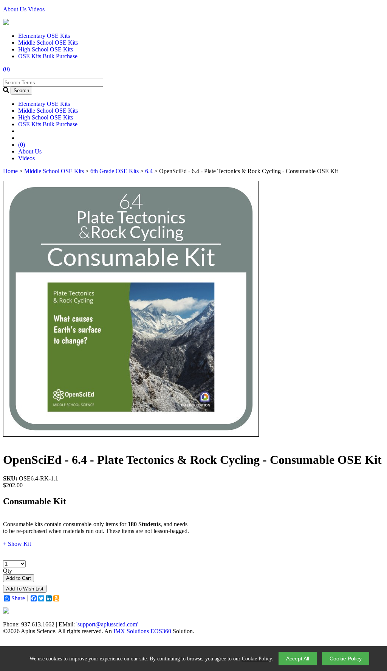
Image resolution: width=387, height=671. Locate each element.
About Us (14, 9)
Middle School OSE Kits (48, 42)
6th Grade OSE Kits (114, 171)
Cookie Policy (257, 659)
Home (10, 171)
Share (18, 598)
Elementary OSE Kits (44, 36)
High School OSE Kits (45, 49)
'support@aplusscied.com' (107, 624)
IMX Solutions (131, 631)
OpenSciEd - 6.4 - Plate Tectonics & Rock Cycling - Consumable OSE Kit (192, 459)
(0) (6, 69)
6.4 (149, 171)
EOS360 (160, 631)
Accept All (297, 659)
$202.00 (13, 485)
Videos (36, 9)
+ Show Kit (17, 544)
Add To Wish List (24, 589)
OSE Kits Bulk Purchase (47, 56)
